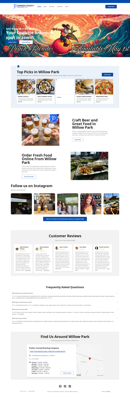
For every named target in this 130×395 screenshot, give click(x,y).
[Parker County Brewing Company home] (23, 6)
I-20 (70, 321)
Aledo (73, 321)
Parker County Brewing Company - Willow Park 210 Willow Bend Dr (47, 351)
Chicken (62, 305)
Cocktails (39, 312)
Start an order (67, 373)
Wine (54, 312)
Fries (58, 305)
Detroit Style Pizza (41, 298)
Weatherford (85, 321)
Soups (46, 305)
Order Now (111, 6)
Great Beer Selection (61, 312)
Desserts (80, 305)
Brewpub (19, 305)
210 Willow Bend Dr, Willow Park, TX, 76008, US (43, 355)
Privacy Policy (31, 391)
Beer (76, 305)
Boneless (102, 296)
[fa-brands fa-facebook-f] (60, 386)
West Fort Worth (107, 321)
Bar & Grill (24, 305)
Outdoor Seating (105, 312)
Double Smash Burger (77, 296)
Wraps (54, 305)
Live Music (69, 312)
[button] (21, 203)
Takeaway (21, 314)
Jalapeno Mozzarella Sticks (54, 296)
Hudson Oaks (78, 321)
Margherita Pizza (20, 298)
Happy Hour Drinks (96, 312)
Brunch (18, 312)
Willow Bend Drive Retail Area (60, 321)
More (66, 6)
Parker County (92, 321)
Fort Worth (99, 321)
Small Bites (42, 305)
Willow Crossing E (48, 321)
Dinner (26, 312)
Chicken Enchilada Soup (23, 296)
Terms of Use (23, 391)
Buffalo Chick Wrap (67, 296)
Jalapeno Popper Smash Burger (91, 296)
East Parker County (16, 323)
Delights (36, 305)
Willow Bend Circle (38, 321)
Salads (50, 305)
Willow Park (82, 133)
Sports (76, 312)
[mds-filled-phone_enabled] (70, 386)
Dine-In (82, 312)
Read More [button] (28, 270)
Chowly (108, 391)
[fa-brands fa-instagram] (65, 386)
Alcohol (35, 312)
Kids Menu (88, 305)
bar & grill (102, 131)
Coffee (44, 312)
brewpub (74, 133)
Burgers (70, 305)
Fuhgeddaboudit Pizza (31, 298)
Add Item (20, 101)
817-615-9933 (35, 359)
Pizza (73, 305)
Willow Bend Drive (28, 321)
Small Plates (49, 312)
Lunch (22, 312)
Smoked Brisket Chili (35, 296)
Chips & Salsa (44, 296)
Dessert (30, 312)
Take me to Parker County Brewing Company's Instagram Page (65, 219)
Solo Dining (87, 312)
